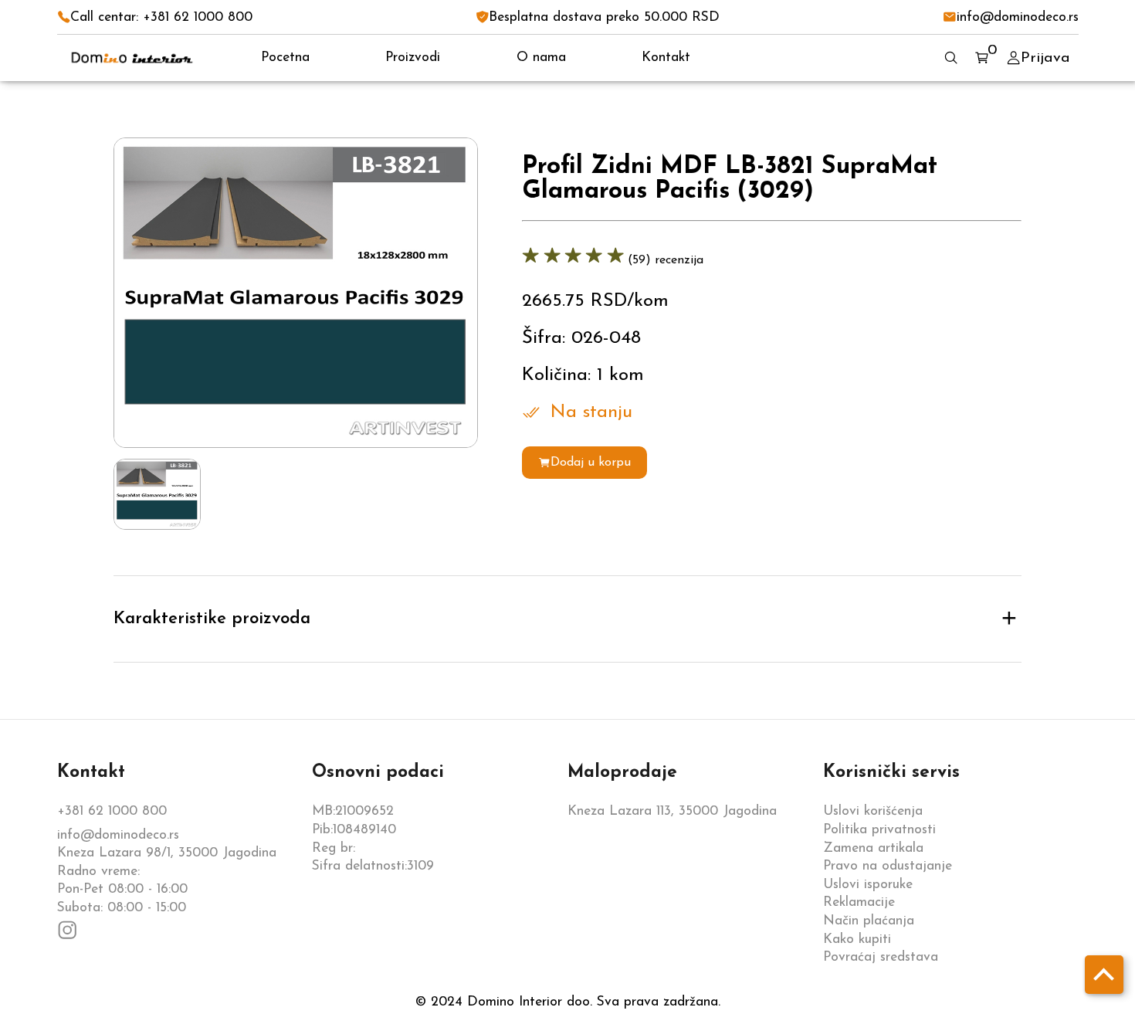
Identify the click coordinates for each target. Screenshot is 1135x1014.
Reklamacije (859, 902)
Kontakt (666, 57)
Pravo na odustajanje (887, 866)
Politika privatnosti (879, 829)
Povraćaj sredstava (880, 957)
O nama (541, 57)
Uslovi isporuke (868, 884)
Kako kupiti (857, 939)
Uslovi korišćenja (873, 811)
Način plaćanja (868, 921)
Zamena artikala (873, 848)
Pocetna (285, 57)
